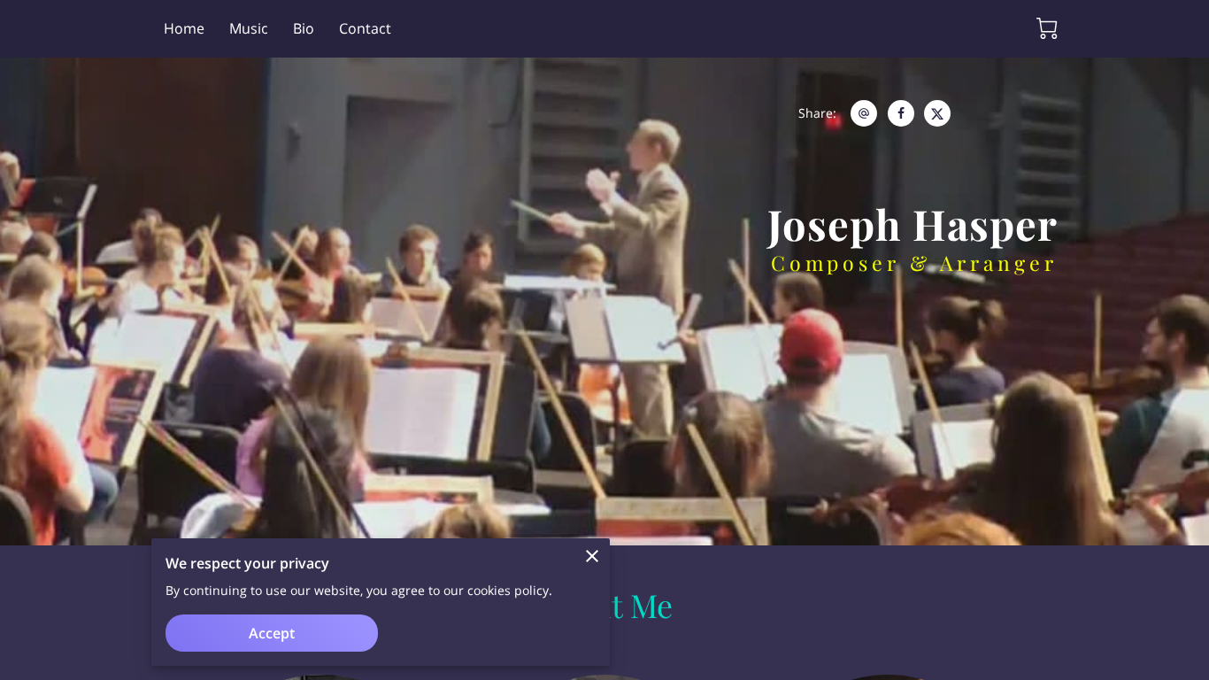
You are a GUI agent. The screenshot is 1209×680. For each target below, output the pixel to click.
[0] (1047, 28)
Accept (272, 633)
